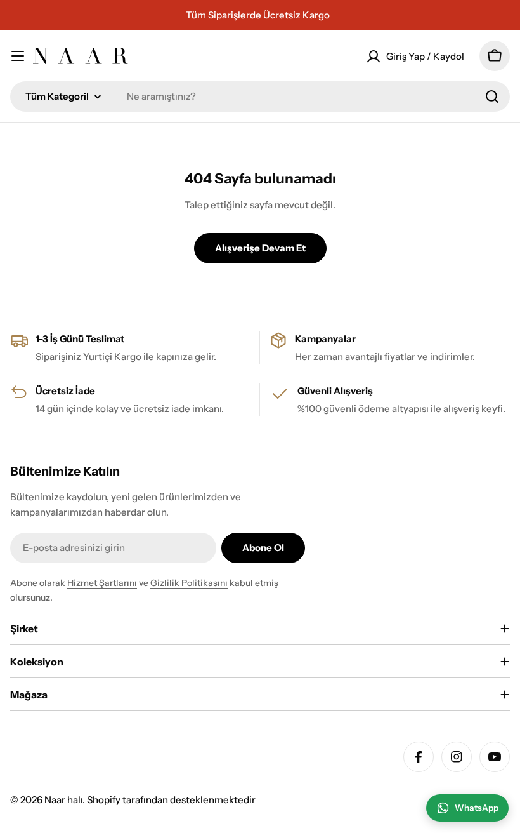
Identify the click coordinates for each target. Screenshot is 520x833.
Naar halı (63, 800)
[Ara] (492, 96)
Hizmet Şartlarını (102, 583)
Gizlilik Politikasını (189, 583)
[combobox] (260, 96)
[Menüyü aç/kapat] (17, 55)
